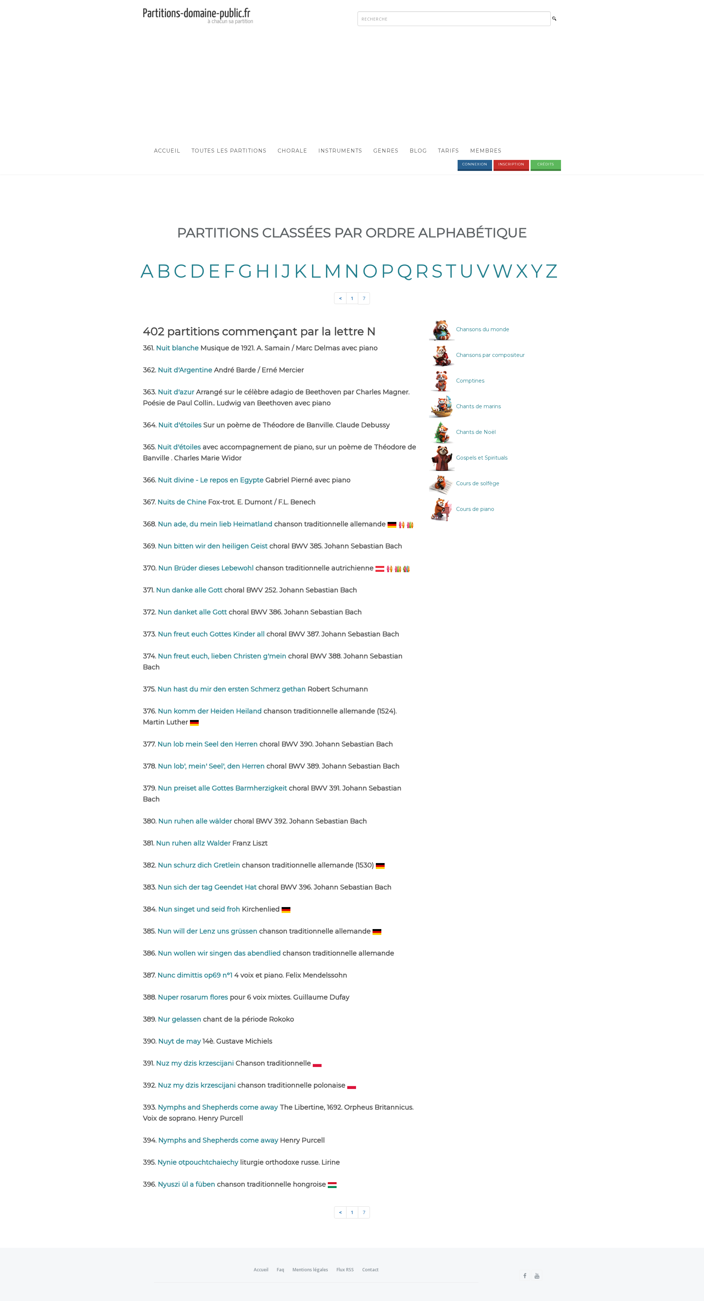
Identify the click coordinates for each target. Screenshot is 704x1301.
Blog (418, 150)
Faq (280, 1270)
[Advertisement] (352, 86)
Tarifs (448, 150)
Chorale (292, 150)
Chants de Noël (475, 432)
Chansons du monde (482, 329)
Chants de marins (478, 406)
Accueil (167, 150)
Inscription (511, 164)
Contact (370, 1270)
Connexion (474, 164)
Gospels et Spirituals (481, 457)
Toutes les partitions (229, 150)
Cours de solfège (477, 483)
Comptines (469, 380)
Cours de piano (474, 509)
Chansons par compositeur (490, 355)
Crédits (545, 164)
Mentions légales (310, 1270)
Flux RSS (345, 1270)
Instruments (340, 150)
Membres (486, 150)
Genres (386, 150)
